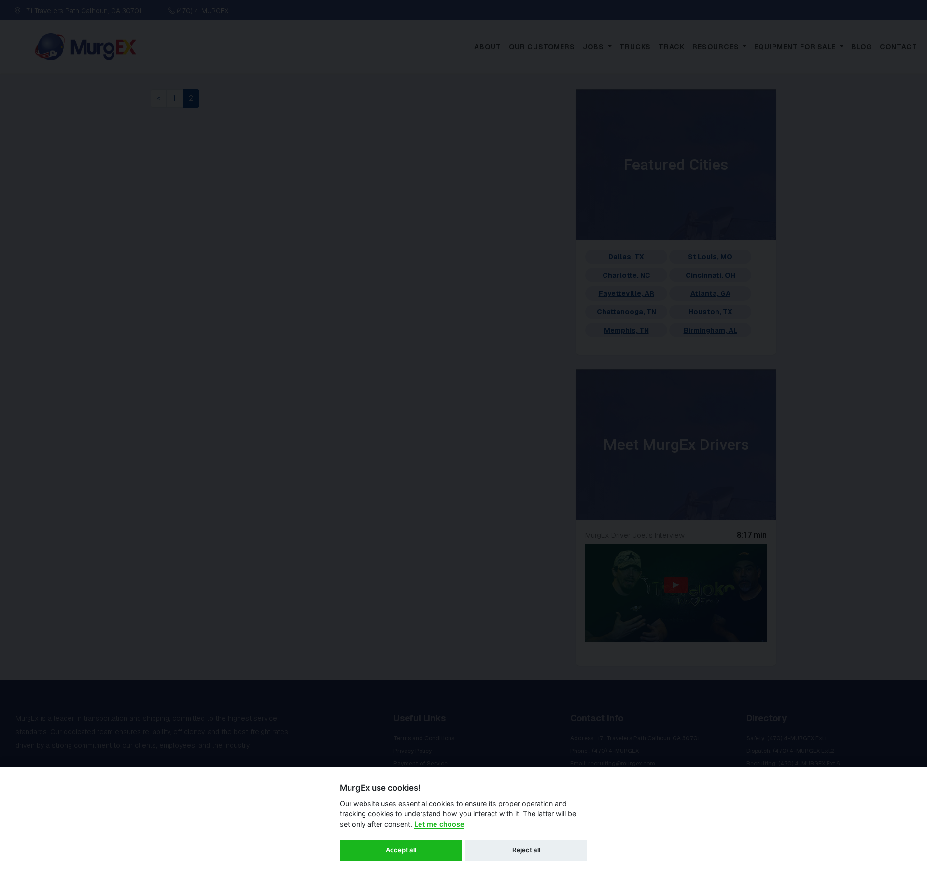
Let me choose (439, 824)
